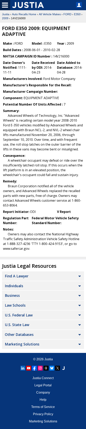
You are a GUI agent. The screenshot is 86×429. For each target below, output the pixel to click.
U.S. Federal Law (19, 315)
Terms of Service (43, 407)
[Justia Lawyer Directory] (63, 368)
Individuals (14, 285)
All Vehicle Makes (50, 14)
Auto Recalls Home (24, 14)
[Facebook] (34, 368)
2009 (5, 18)
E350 (77, 14)
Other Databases (19, 334)
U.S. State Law (17, 324)
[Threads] (46, 368)
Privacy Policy (43, 414)
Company (43, 392)
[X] (57, 368)
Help (43, 399)
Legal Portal (43, 385)
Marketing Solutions (22, 344)
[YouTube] (28, 368)
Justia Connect (43, 378)
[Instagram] (40, 368)
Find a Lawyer (16, 276)
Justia (5, 14)
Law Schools (15, 305)
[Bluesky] (51, 368)
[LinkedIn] (22, 368)
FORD (67, 14)
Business (12, 295)
